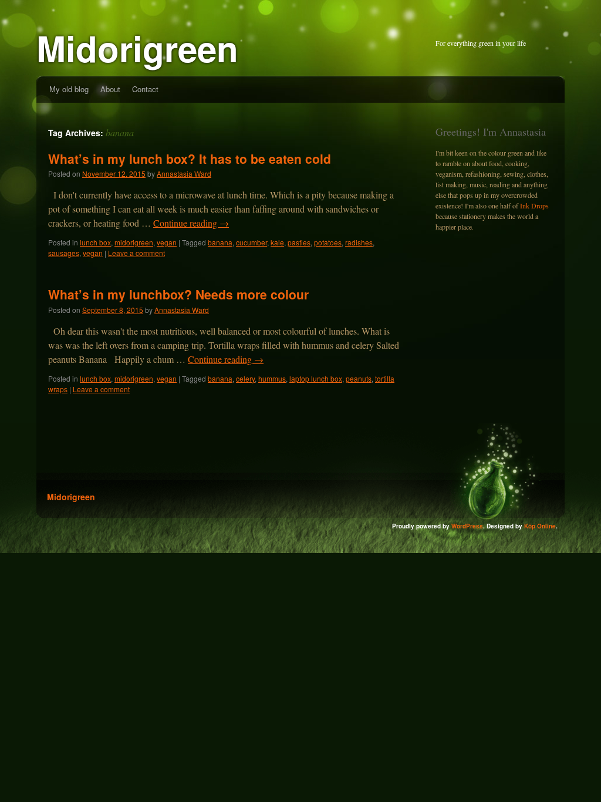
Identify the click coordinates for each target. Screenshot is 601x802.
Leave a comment (136, 253)
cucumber (251, 242)
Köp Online (540, 526)
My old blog (69, 89)
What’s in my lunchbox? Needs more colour (178, 294)
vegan (167, 242)
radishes (359, 242)
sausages (63, 253)
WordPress (467, 526)
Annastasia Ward (184, 173)
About (110, 89)
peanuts (359, 378)
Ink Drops (534, 205)
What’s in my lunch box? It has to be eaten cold (189, 158)
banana (220, 242)
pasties (299, 242)
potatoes (328, 242)
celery (245, 378)
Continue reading (191, 223)
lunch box (95, 242)
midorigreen (133, 242)
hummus (272, 378)
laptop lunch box (315, 378)
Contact (145, 89)
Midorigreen (137, 47)
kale (277, 242)
